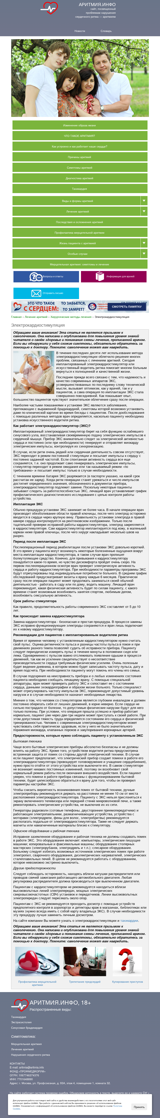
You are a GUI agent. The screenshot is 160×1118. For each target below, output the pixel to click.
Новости (80, 30)
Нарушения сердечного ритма (30, 1055)
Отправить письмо (53, 293)
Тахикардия (79, 189)
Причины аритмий (79, 157)
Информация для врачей (120, 276)
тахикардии (129, 920)
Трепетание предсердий (84, 981)
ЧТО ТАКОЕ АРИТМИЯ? (79, 136)
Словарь (106, 30)
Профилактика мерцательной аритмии (79, 232)
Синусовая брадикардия (27, 1027)
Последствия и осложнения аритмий (79, 222)
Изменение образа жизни (79, 125)
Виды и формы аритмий (77, 201)
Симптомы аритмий (79, 167)
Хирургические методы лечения (71, 317)
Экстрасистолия (21, 1022)
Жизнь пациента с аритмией (77, 243)
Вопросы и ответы (53, 276)
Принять (139, 1107)
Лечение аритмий (77, 211)
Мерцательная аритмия (26, 1044)
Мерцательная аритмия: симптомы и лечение (79, 264)
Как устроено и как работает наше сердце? (79, 146)
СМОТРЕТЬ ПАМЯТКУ (127, 306)
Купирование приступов (127, 981)
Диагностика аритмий (79, 178)
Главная (16, 317)
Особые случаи (77, 254)
